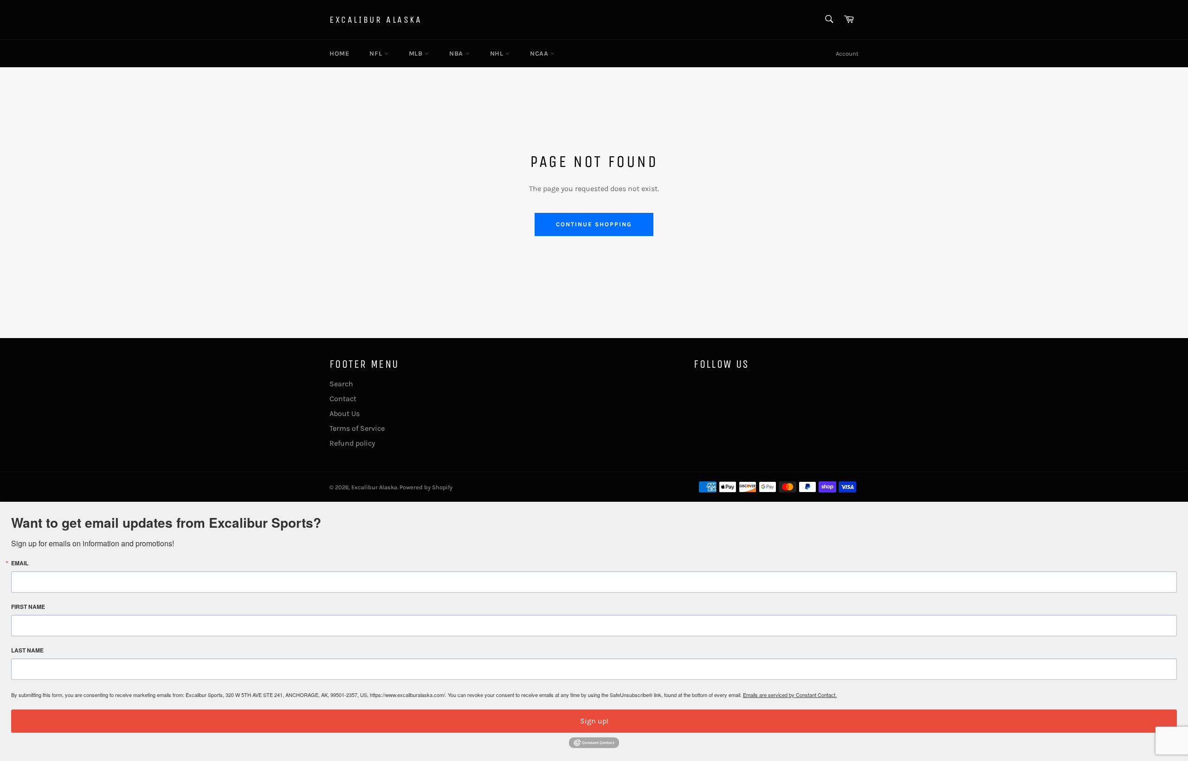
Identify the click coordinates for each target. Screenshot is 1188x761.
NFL (376, 54)
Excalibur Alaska (375, 19)
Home (339, 54)
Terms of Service (357, 428)
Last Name (27, 650)
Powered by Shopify (426, 487)
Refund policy (352, 443)
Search (341, 383)
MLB (417, 54)
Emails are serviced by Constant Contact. (790, 694)
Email (19, 563)
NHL (497, 54)
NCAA (540, 54)
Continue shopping (594, 224)
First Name (28, 606)
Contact (342, 398)
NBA (457, 54)
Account (847, 53)
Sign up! (594, 720)
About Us (344, 413)
